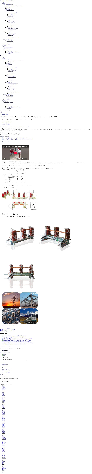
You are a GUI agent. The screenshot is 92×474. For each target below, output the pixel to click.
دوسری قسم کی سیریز (10, 10)
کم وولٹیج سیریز (7, 31)
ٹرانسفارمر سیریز (8, 39)
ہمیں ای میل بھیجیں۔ (4, 136)
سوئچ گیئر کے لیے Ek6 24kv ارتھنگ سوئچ (8, 328)
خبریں (3, 42)
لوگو (14, 0)
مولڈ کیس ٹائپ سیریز (12, 33)
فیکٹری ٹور (8, 53)
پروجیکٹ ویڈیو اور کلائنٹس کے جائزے (13, 52)
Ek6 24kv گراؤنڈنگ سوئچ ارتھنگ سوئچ (7, 329)
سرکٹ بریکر (8, 7)
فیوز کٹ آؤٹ (8, 78)
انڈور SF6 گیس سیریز (12, 15)
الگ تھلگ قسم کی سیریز (12, 37)
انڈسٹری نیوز (7, 44)
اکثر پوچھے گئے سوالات (8, 47)
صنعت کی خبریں (5, 376)
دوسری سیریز (10, 16)
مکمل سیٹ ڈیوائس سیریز (8, 4)
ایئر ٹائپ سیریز (11, 34)
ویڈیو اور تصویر (7, 49)
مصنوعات (2, 367)
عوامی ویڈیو (8, 50)
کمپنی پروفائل (5, 364)
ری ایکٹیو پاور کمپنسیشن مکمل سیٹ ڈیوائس (14, 5)
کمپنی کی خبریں (7, 43)
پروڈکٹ (3, 3)
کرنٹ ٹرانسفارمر (9, 41)
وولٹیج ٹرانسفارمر (10, 40)
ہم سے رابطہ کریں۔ (6, 54)
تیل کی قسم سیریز (11, 72)
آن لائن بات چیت (5, 350)
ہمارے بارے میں (5, 46)
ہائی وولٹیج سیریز (4, 113)
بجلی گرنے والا (9, 9)
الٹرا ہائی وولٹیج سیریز (9, 6)
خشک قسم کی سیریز (11, 18)
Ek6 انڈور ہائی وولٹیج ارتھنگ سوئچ (7, 330)
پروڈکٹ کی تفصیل (5, 141)
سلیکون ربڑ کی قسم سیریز (13, 24)
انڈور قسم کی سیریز (12, 22)
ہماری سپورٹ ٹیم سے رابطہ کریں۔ (8, 325)
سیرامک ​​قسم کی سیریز (12, 25)
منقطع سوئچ (8, 8)
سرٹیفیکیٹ (6, 103)
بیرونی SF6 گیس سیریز (12, 14)
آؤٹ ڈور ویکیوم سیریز (12, 12)
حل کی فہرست (4, 45)
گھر (3, 2)
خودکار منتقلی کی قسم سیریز (13, 36)
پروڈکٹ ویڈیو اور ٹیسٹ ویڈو (11, 51)
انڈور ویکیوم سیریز (12, 13)
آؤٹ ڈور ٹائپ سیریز (12, 21)
